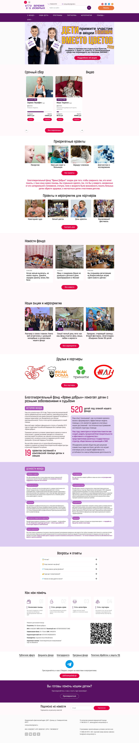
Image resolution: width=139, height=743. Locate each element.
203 (92, 732)
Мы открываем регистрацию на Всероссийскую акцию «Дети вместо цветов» (99, 275)
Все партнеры (69, 385)
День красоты (81, 219)
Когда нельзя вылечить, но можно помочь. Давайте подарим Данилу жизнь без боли (37, 276)
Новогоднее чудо (35, 219)
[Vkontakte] (106, 4)
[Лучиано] (35, 372)
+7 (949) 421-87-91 (85, 732)
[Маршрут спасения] (81, 154)
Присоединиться (69, 696)
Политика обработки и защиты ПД (105, 655)
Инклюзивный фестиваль (104, 220)
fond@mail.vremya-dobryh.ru (88, 734)
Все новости (69, 287)
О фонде (30, 15)
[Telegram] (109, 4)
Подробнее (47, 119)
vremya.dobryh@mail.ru (69, 4)
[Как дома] (58, 372)
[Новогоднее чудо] (35, 208)
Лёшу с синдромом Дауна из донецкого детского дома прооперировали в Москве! (69, 275)
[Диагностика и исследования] (104, 154)
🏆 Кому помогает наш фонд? (51, 564)
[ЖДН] (104, 372)
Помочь (106, 8)
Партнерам (71, 15)
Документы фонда (46, 655)
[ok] (38, 734)
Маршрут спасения (81, 165)
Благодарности (63, 655)
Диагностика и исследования (104, 166)
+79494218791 (53, 4)
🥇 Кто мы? (45, 559)
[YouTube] (102, 4)
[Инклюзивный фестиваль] (104, 208)
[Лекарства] (35, 154)
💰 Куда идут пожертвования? (51, 574)
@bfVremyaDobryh (70, 676)
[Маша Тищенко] (68, 87)
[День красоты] (81, 208)
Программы (57, 15)
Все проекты (69, 173)
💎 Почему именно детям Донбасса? (53, 569)
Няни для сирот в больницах (58, 166)
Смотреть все (69, 227)
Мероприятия (86, 15)
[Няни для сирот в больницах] (58, 154)
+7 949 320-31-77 (84, 722)
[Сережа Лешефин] (39, 87)
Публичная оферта (27, 655)
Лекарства (35, 165)
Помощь (100, 15)
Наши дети (43, 15)
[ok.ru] (112, 4)
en (29, 2)
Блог (29, 20)
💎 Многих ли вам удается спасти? (52, 579)
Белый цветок (58, 219)
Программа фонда (80, 655)
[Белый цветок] (58, 208)
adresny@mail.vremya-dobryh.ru (99, 722)
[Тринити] (81, 372)
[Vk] (30, 734)
